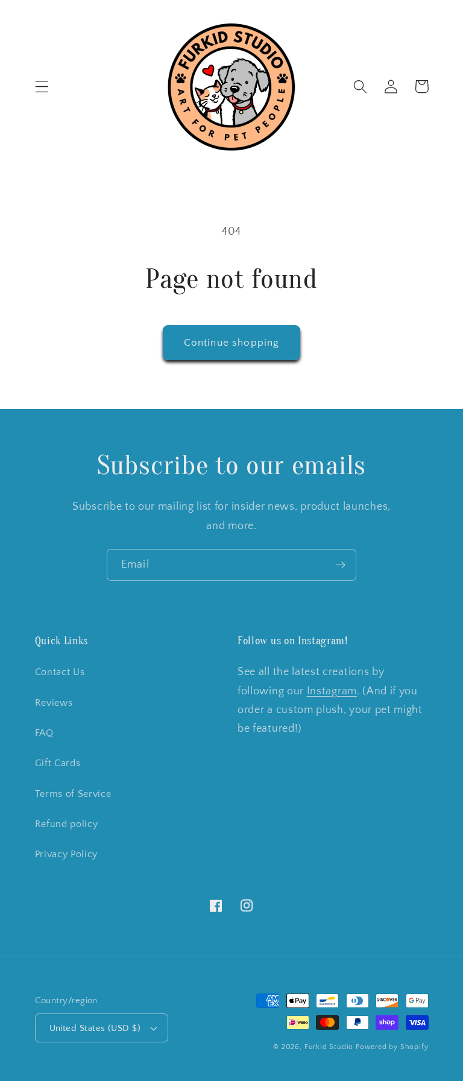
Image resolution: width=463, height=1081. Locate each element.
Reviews (54, 702)
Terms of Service (73, 793)
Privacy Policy (66, 854)
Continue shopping (232, 342)
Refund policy (66, 824)
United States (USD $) (95, 1028)
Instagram (332, 691)
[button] (42, 86)
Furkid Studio (328, 1047)
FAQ (44, 733)
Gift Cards (58, 763)
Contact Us (60, 672)
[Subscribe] (340, 565)
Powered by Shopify (392, 1047)
